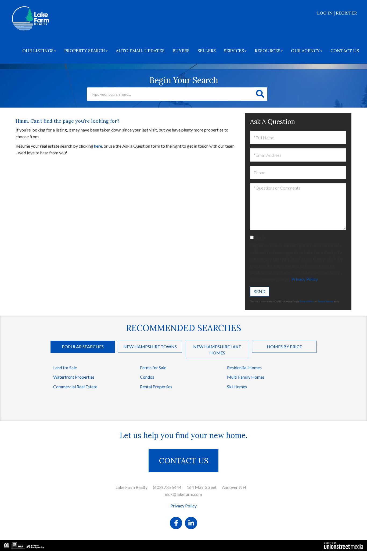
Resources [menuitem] (267, 50)
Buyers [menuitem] (180, 50)
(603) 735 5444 (167, 487)
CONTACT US (183, 460)
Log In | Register (337, 13)
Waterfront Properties (74, 376)
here (98, 145)
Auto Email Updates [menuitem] (140, 50)
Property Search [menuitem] (84, 50)
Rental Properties (156, 386)
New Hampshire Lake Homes (217, 349)
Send (259, 291)
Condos (147, 376)
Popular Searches (83, 346)
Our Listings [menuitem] (37, 50)
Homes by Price (284, 346)
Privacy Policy (305, 279)
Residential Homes (244, 367)
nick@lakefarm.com (183, 494)
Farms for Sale (153, 367)
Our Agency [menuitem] (305, 50)
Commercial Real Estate (75, 386)
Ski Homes (237, 386)
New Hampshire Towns (150, 346)
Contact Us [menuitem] (344, 50)
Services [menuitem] (234, 50)
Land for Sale (65, 367)
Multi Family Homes (246, 376)
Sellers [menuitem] (206, 50)
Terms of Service (325, 301)
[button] (260, 94)
